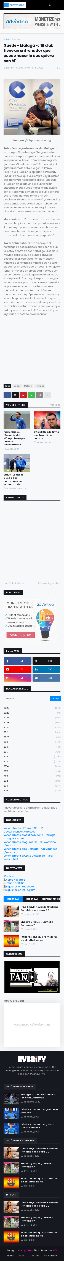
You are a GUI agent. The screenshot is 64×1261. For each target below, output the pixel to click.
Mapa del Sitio (15, 883)
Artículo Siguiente (48, 583)
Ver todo (55, 404)
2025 (32, 713)
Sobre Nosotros (15, 879)
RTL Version (50, 1255)
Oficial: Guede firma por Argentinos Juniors (46, 435)
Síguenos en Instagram (20, 890)
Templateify (26, 1250)
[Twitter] (15, 395)
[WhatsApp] (31, 395)
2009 (32, 790)
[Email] (39, 395)
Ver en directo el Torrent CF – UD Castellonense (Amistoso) (23, 829)
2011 (32, 780)
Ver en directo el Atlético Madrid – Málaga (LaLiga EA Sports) (29, 836)
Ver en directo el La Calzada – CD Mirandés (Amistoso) (30, 850)
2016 (32, 756)
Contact (35, 1255)
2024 (32, 717)
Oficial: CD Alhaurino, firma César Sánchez (37, 1126)
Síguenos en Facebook (20, 886)
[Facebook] (7, 395)
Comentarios (51, 899)
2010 (32, 785)
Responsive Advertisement (32, 1024)
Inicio (7, 39)
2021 (32, 732)
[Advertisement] (32, 348)
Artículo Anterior (15, 583)
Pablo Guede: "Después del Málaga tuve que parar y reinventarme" (14, 438)
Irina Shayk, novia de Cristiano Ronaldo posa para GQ (39, 908)
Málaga (28, 385)
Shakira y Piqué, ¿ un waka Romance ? (37, 923)
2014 (32, 766)
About (22, 1255)
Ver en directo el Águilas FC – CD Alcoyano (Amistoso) (30, 843)
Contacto (10, 876)
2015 (32, 761)
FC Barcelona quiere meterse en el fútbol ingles (39, 938)
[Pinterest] (23, 395)
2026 (32, 708)
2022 (32, 727)
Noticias (40, 385)
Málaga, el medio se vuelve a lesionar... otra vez (39, 1096)
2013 (32, 771)
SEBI (54, 1250)
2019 (32, 742)
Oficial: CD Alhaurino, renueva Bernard (39, 1111)
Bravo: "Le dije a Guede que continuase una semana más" (13, 479)
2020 (32, 737)
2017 (32, 751)
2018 (32, 746)
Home (10, 1255)
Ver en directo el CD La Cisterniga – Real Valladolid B (28, 857)
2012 (32, 776)
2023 (32, 722)
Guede (16, 39)
